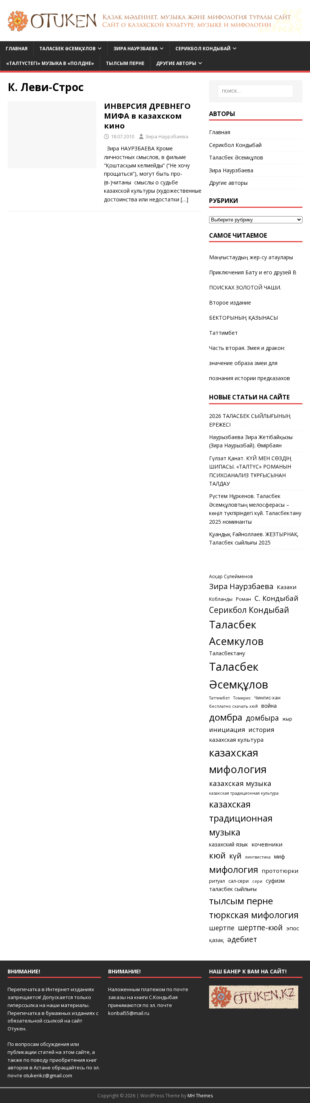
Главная (17, 48)
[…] (184, 199)
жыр (287, 719)
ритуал (217, 881)
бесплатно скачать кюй (233, 706)
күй (235, 856)
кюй (217, 855)
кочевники (266, 844)
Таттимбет (223, 332)
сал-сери (238, 881)
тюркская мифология (254, 915)
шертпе (221, 927)
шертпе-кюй (260, 927)
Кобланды (220, 599)
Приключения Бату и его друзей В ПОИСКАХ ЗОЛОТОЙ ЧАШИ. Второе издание (252, 287)
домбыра (262, 718)
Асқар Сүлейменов (231, 576)
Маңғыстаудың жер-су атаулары (251, 257)
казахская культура (236, 739)
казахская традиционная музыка (241, 818)
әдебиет (242, 939)
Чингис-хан (267, 698)
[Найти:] (256, 91)
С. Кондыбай (276, 598)
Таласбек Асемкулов (236, 632)
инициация (227, 730)
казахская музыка (240, 783)
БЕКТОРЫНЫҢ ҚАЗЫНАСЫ (243, 317)
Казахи (286, 587)
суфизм (275, 880)
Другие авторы (176, 63)
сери (257, 881)
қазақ (216, 940)
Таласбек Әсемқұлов (67, 48)
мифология (233, 869)
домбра (225, 717)
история (261, 730)
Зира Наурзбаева (135, 48)
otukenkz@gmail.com (47, 1075)
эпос (292, 928)
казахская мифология (238, 760)
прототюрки (280, 870)
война (269, 705)
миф (279, 856)
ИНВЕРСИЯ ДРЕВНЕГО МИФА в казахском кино (147, 116)
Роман (243, 599)
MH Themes (200, 1095)
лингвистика (258, 857)
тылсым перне (241, 900)
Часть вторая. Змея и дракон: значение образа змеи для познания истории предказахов (249, 363)
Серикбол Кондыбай (203, 48)
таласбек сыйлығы (233, 889)
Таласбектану (227, 653)
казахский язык (228, 844)
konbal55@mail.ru (128, 1013)
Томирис (242, 698)
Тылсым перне (125, 63)
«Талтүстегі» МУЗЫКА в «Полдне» (50, 63)
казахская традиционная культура (244, 793)
